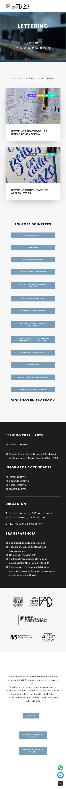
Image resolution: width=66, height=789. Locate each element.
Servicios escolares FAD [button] (33, 259)
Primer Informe (17, 476)
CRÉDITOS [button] (30, 716)
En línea (50, 95)
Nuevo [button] (40, 78)
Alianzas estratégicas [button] (33, 235)
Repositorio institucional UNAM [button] (33, 272)
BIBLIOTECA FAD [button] (33, 365)
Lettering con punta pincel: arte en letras (30, 191)
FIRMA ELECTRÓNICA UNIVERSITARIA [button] (33, 389)
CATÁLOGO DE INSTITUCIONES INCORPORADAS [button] (33, 353)
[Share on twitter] (21, 48)
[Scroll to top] (60, 783)
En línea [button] (30, 78)
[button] (59, 6)
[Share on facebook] (17, 48)
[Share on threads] (25, 48)
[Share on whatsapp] (37, 48)
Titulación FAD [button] (33, 247)
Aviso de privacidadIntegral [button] (33, 751)
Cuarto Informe (18, 488)
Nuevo (40, 95)
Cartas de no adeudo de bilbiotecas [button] (33, 377)
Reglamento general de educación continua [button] (33, 285)
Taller (32, 95)
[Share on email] (49, 48)
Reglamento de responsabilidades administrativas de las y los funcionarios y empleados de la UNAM (32, 571)
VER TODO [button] (17, 78)
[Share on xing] (45, 48)
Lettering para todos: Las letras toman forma (29, 132)
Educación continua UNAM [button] (33, 299)
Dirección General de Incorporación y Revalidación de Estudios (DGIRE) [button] (33, 339)
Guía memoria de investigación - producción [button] (33, 325)
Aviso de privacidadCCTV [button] (33, 735)
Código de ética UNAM (22, 555)
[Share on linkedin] (33, 48)
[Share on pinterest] (29, 48)
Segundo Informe (19, 480)
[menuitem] (17, 78)
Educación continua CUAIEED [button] (33, 311)
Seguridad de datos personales (27, 542)
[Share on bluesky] (41, 48)
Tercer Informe (17, 484)
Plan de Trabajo (18, 444)
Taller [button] (50, 78)
